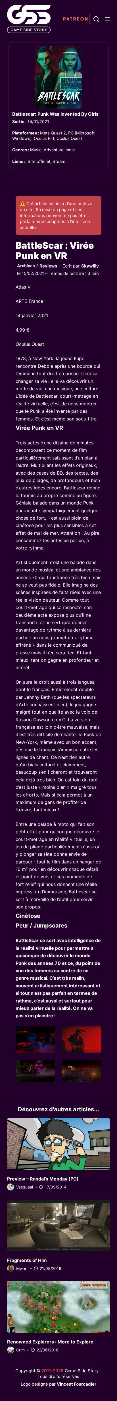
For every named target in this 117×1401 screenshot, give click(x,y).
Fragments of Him (27, 1260)
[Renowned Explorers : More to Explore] (58, 1306)
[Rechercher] (96, 19)
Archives (26, 265)
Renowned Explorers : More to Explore (50, 1342)
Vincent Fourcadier (76, 1384)
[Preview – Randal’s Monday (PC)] (58, 1144)
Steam (59, 161)
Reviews (48, 266)
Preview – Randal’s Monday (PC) (43, 1179)
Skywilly (90, 266)
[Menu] (107, 19)
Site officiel (39, 161)
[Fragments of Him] (58, 1225)
